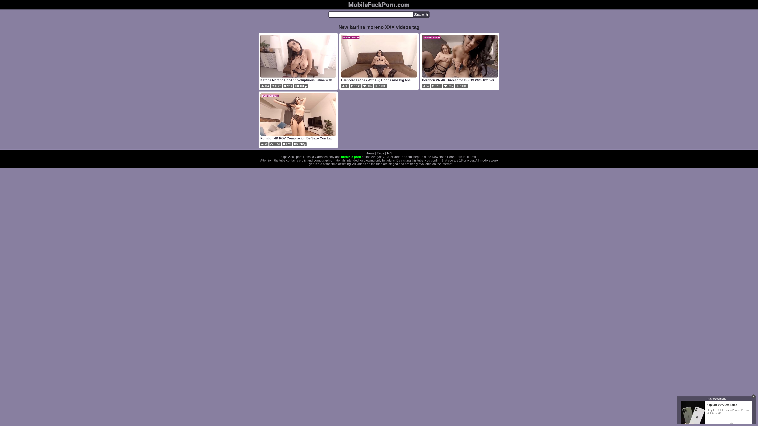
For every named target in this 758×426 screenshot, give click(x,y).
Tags (380, 153)
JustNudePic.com (399, 157)
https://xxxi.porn (291, 157)
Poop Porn (454, 157)
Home (370, 153)
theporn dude (422, 157)
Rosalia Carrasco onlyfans (321, 157)
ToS (389, 153)
